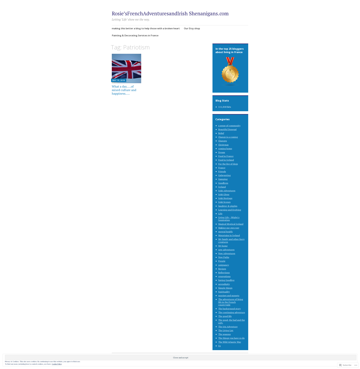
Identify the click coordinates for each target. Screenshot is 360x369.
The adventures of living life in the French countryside (230, 302)
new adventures (226, 249)
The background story (229, 308)
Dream (221, 152)
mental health (225, 231)
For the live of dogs (228, 163)
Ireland (222, 186)
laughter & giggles (227, 206)
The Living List (225, 330)
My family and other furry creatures (231, 240)
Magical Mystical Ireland (230, 224)
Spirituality (224, 291)
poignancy (223, 265)
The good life (225, 316)
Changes (222, 140)
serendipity (224, 284)
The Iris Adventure (228, 326)
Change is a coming (228, 137)
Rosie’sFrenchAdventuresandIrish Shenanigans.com (170, 13)
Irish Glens (223, 194)
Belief (221, 133)
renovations (224, 276)
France (221, 167)
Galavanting (224, 175)
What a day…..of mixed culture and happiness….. (124, 89)
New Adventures (226, 253)
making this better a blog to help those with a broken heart (146, 28)
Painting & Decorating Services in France (135, 35)
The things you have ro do (231, 338)
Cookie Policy (57, 364)
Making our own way (228, 227)
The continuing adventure (231, 312)
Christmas (223, 144)
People (221, 261)
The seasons (224, 334)
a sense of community (229, 125)
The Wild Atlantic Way (229, 342)
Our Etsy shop (192, 28)
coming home (225, 148)
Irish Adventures (226, 190)
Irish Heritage (225, 198)
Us (219, 345)
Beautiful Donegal (227, 129)
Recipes (222, 268)
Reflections (224, 272)
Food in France (225, 156)
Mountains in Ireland (229, 235)
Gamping (223, 179)
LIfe (220, 213)
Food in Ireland (226, 159)
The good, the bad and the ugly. (231, 321)
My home (223, 245)
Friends (222, 171)
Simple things (225, 287)
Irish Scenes (224, 202)
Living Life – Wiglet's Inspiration (228, 219)
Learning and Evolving (229, 209)
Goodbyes (223, 183)
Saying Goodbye (226, 280)
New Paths (223, 257)
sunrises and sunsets (228, 295)
